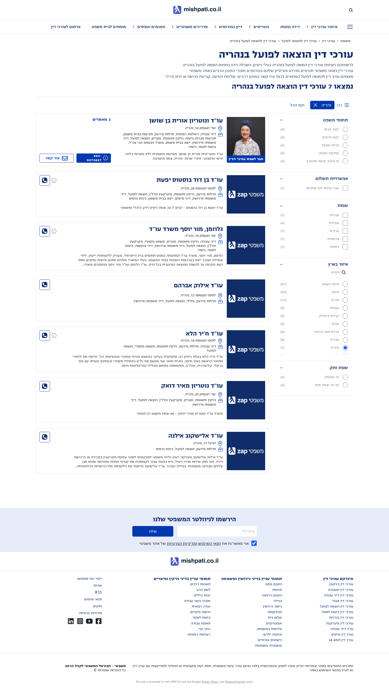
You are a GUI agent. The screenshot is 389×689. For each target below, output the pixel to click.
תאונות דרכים (200, 584)
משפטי (345, 41)
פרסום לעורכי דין (65, 27)
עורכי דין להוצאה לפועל (299, 41)
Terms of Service (235, 681)
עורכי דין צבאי (342, 601)
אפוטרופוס (274, 623)
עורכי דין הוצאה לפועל (336, 606)
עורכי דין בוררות (341, 617)
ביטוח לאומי (201, 617)
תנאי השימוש (209, 543)
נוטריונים (261, 27)
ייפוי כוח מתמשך (89, 579)
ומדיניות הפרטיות (182, 543)
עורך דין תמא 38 (341, 640)
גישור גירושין (272, 606)
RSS (98, 592)
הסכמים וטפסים (151, 27)
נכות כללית (202, 595)
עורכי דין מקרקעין (339, 623)
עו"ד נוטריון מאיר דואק (192, 386)
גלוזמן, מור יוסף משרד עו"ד (186, 229)
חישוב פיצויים (200, 612)
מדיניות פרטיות (90, 613)
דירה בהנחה (290, 27)
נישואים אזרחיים (270, 640)
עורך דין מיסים (342, 634)
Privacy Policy (210, 681)
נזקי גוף (204, 629)
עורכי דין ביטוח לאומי (337, 612)
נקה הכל (297, 105)
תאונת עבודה (200, 623)
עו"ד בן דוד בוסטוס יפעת (189, 180)
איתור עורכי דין (324, 27)
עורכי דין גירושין (341, 584)
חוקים (97, 606)
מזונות (277, 590)
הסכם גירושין (272, 595)
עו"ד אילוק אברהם (198, 285)
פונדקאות (275, 612)
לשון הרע (203, 590)
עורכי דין (328, 41)
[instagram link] (80, 621)
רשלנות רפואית (199, 634)
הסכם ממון (273, 584)
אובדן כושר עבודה (197, 601)
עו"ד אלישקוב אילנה (195, 436)
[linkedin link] (70, 621)
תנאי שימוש (93, 599)
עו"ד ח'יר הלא (204, 333)
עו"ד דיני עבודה (342, 629)
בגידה (278, 601)
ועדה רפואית (201, 606)
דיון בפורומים (230, 27)
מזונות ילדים (272, 634)
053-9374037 (94, 158)
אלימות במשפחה (269, 629)
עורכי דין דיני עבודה (338, 595)
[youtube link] (89, 621)
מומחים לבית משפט (109, 27)
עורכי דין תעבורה (340, 590)
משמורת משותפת (268, 645)
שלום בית (275, 617)
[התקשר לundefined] (44, 180)
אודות (97, 585)
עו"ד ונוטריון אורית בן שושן (186, 120)
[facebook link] (98, 621)
